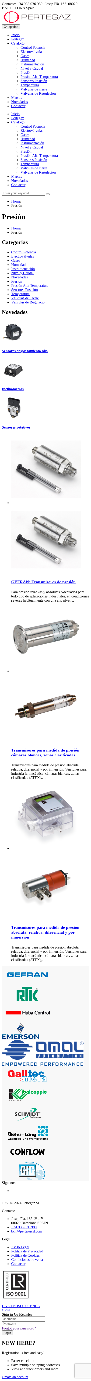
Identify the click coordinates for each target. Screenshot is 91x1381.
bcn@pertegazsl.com (26, 1231)
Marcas (16, 98)
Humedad (28, 60)
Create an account (15, 1377)
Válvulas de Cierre (25, 298)
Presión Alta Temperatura (39, 77)
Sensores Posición (34, 81)
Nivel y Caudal (32, 68)
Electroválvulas (32, 52)
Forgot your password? (19, 1328)
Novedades (19, 102)
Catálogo (17, 43)
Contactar (18, 106)
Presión (26, 72)
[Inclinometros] (13, 380)
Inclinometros (13, 389)
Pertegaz (17, 39)
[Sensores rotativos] (13, 418)
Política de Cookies (25, 1255)
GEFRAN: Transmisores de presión (43, 582)
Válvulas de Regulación (38, 93)
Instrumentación (32, 64)
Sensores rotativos (16, 427)
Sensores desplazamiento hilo (25, 351)
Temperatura (30, 85)
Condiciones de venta (27, 1260)
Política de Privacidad (27, 1251)
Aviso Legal (20, 1247)
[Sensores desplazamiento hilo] (13, 342)
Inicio (15, 35)
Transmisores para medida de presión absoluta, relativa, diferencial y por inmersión (45, 932)
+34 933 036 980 (24, 1227)
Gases (25, 56)
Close (6, 1310)
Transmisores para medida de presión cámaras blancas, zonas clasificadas (45, 752)
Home (15, 201)
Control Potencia (33, 47)
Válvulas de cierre (34, 89)
